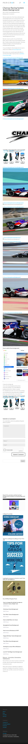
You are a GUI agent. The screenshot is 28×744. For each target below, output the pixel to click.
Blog (4, 713)
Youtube (4, 727)
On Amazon (5, 162)
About (4, 711)
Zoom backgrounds (17, 49)
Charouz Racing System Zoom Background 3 (14, 118)
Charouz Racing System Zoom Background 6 (14, 207)
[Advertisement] (14, 478)
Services (4, 716)
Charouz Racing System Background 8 (12, 241)
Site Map (5, 733)
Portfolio (5, 714)
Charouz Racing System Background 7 (12, 237)
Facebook (5, 725)
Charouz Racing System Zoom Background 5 (14, 202)
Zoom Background (13, 12)
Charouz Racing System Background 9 (12, 277)
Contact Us (5, 722)
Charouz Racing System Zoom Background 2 (14, 88)
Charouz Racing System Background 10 (13, 312)
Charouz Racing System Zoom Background (13, 57)
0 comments (11, 14)
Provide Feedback (6, 724)
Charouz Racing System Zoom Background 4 (14, 167)
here (21, 394)
